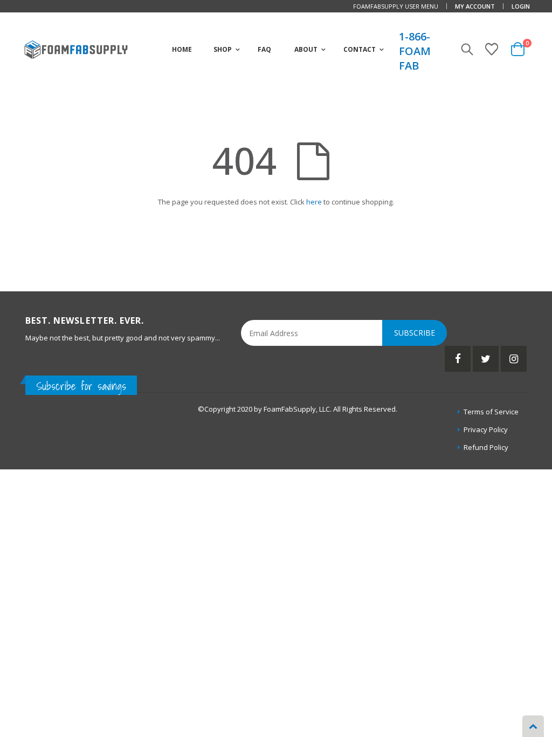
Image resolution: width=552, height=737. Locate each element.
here (314, 202)
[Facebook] (458, 359)
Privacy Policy (486, 429)
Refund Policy (486, 447)
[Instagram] (514, 359)
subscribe (414, 332)
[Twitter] (486, 359)
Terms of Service (491, 412)
